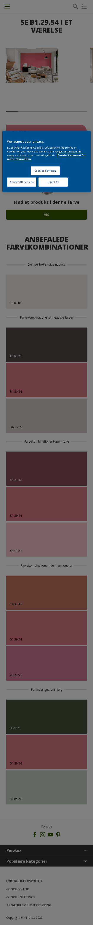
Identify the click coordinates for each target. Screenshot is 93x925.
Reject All (53, 182)
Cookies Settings (45, 170)
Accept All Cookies (22, 182)
